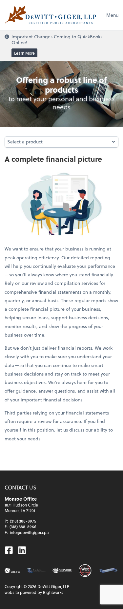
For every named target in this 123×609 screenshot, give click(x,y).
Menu (112, 14)
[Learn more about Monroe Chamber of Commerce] (62, 570)
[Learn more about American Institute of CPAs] (12, 570)
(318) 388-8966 (23, 526)
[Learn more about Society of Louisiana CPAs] (36, 570)
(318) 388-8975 (23, 521)
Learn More (24, 53)
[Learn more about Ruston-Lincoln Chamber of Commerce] (108, 570)
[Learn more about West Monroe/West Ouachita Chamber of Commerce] (85, 570)
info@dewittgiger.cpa (29, 532)
